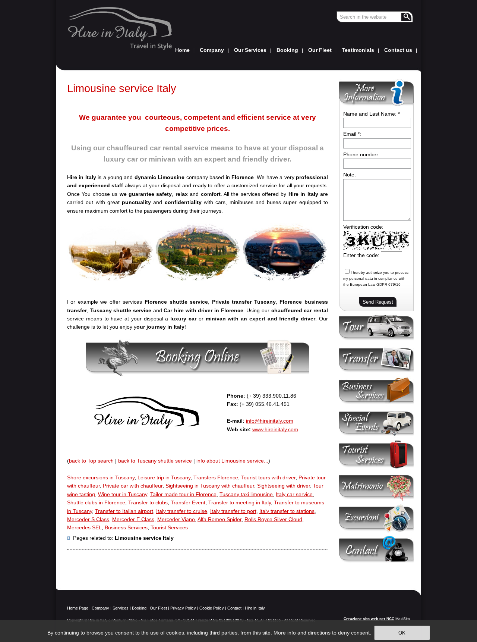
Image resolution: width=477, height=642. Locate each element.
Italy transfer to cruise (181, 511)
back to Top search (91, 461)
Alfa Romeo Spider (219, 519)
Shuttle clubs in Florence (96, 502)
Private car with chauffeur (132, 486)
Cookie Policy (211, 608)
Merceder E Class (133, 519)
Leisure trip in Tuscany (164, 477)
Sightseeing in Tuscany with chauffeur (209, 486)
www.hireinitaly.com (275, 429)
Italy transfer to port (233, 511)
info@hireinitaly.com (269, 421)
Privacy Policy (183, 608)
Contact (234, 608)
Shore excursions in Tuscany (101, 477)
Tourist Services (169, 527)
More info (285, 633)
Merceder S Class (88, 519)
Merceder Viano (176, 519)
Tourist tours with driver (268, 477)
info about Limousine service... (232, 461)
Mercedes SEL (84, 527)
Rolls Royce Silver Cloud (273, 519)
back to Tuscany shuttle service (155, 461)
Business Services (126, 527)
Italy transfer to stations (287, 511)
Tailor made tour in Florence (183, 494)
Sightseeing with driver (283, 486)
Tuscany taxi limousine (246, 494)
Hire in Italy (255, 608)
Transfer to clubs (148, 502)
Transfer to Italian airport (124, 511)
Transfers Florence (215, 477)
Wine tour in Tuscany (122, 494)
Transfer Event (188, 502)
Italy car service (294, 494)
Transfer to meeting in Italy (239, 502)
